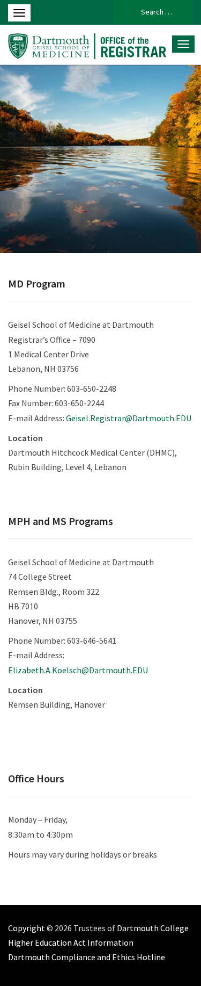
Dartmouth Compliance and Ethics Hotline (86, 957)
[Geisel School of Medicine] (87, 44)
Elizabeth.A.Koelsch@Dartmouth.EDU (78, 670)
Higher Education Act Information (70, 942)
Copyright (26, 928)
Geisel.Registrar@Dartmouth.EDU (128, 418)
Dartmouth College (153, 928)
